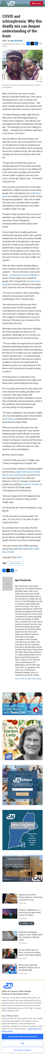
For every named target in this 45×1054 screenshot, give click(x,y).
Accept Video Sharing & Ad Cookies (22, 1036)
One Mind (9, 419)
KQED (20, 549)
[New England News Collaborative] (22, 830)
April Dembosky (16, 40)
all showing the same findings (23, 275)
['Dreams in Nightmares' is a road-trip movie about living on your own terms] (9, 914)
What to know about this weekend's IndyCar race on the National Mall (29, 967)
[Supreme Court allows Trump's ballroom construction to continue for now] (9, 898)
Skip (22, 1043)
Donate (37, 3)
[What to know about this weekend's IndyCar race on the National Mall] (9, 969)
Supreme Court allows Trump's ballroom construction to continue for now (30, 897)
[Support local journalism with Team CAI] (22, 703)
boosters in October (30, 484)
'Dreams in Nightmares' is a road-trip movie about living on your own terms (29, 912)
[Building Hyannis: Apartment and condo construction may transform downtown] (22, 868)
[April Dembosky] (7, 584)
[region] (22, 1017)
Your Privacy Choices (22, 1050)
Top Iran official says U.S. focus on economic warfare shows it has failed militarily (29, 952)
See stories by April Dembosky (28, 678)
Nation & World (15, 563)
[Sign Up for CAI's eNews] (22, 785)
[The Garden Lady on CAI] (22, 740)
